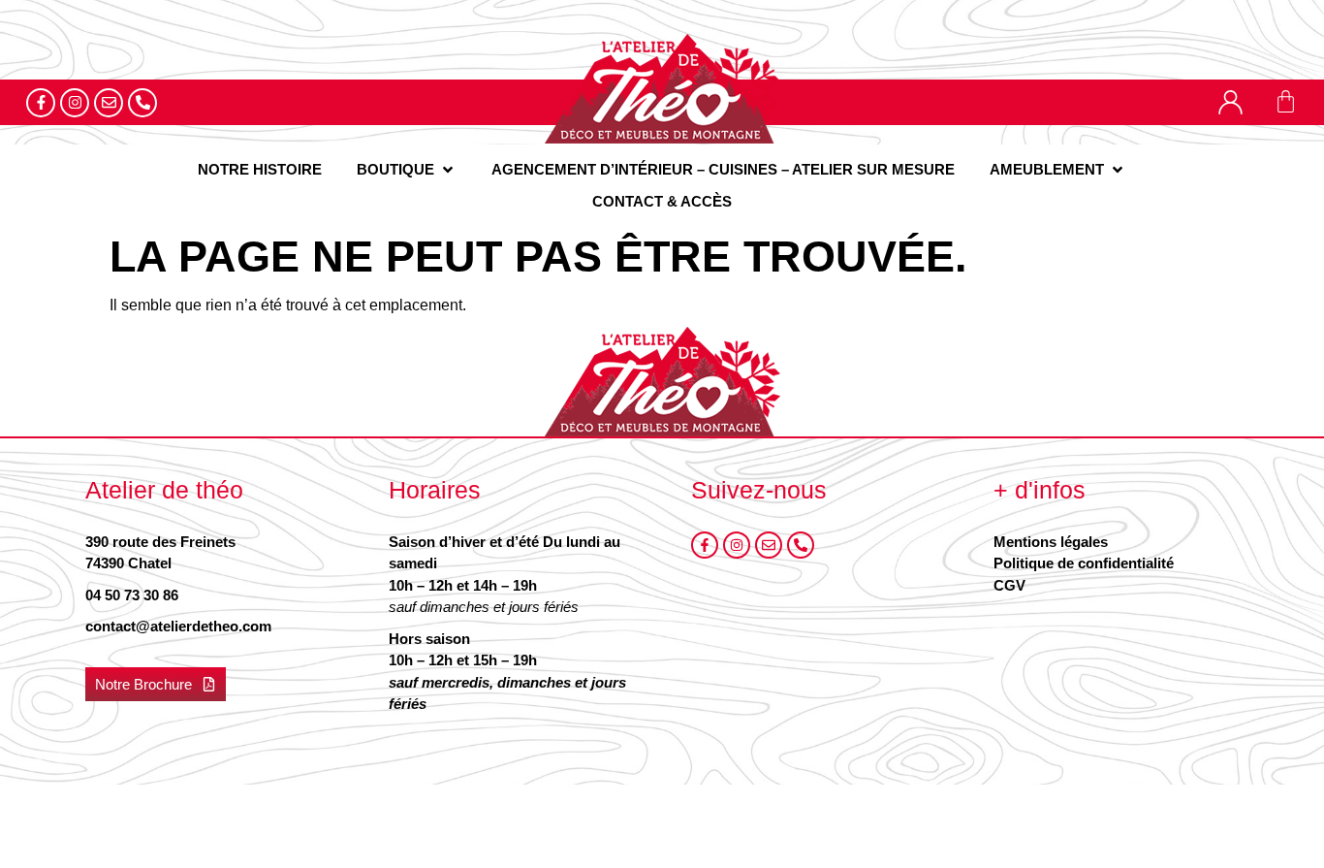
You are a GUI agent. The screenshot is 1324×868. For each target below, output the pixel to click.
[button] (406, 170)
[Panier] (1286, 101)
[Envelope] (108, 102)
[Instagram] (74, 102)
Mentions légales (1050, 541)
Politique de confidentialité (1083, 563)
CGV (1009, 585)
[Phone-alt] (142, 102)
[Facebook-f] (40, 102)
